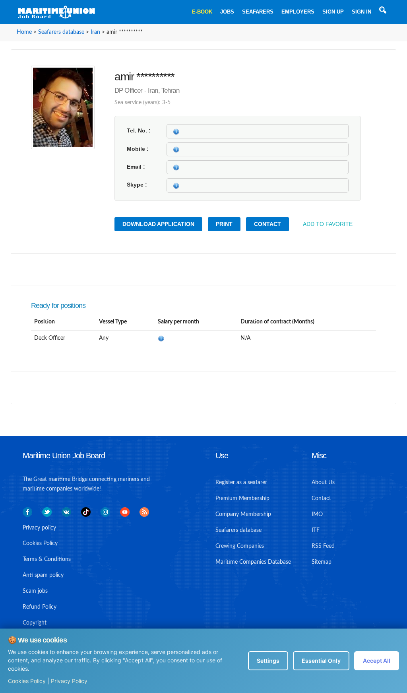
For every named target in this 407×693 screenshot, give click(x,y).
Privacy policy (39, 528)
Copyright (35, 623)
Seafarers (257, 12)
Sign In (361, 12)
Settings (268, 660)
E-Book (202, 12)
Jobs (227, 12)
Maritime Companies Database (253, 562)
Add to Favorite (328, 224)
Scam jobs (35, 591)
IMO (317, 514)
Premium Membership (242, 498)
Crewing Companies (239, 546)
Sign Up (333, 12)
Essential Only (321, 660)
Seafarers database (61, 32)
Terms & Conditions (47, 559)
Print (224, 224)
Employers (297, 12)
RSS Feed (323, 546)
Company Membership (243, 514)
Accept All (376, 660)
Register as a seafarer (241, 482)
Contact (267, 224)
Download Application (158, 224)
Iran (95, 32)
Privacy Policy (69, 680)
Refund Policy (39, 607)
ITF (316, 530)
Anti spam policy (43, 575)
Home (24, 32)
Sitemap (321, 562)
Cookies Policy (27, 680)
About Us (323, 482)
